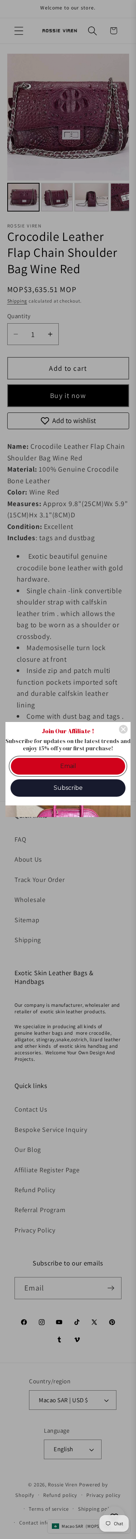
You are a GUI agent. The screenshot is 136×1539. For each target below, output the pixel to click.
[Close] (123, 729)
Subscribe (68, 787)
